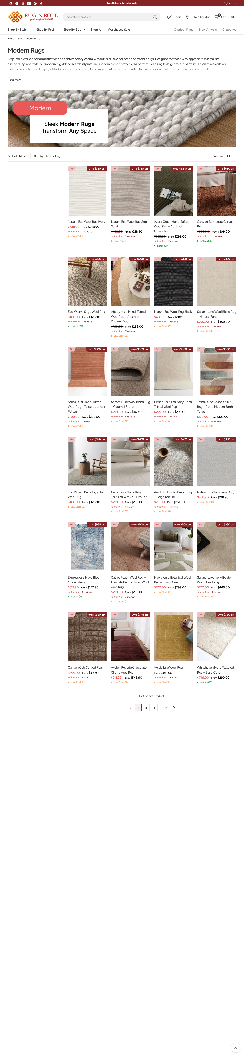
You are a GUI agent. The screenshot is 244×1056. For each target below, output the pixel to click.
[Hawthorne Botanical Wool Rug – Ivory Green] (173, 546)
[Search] (155, 17)
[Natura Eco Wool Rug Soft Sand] (130, 191)
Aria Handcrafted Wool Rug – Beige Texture (173, 494)
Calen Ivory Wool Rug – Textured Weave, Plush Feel (129, 494)
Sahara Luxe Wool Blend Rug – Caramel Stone (130, 404)
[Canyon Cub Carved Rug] (87, 637)
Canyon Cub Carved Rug (85, 667)
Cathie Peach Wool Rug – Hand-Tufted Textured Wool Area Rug (130, 582)
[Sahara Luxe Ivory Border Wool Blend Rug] (216, 546)
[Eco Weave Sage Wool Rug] (87, 281)
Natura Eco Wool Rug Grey (215, 492)
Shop (20, 39)
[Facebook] (11, 3)
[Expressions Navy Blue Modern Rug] (87, 546)
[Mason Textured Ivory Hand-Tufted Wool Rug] (173, 371)
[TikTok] (41, 3)
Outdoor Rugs (183, 29)
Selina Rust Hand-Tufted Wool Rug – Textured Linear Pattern (86, 406)
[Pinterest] (35, 3)
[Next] (174, 707)
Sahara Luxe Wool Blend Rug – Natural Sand (216, 314)
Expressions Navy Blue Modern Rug (83, 579)
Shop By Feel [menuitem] (45, 29)
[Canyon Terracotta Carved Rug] (216, 191)
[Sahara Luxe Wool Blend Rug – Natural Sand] (216, 281)
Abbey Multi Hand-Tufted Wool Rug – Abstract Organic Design (128, 316)
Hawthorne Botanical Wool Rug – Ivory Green (172, 579)
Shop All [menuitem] (96, 29)
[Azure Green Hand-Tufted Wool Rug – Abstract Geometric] (173, 191)
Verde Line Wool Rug (168, 667)
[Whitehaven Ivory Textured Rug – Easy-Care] (216, 637)
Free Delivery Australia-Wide (122, 3)
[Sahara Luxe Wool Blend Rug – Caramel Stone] (130, 371)
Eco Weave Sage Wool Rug (86, 312)
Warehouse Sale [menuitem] (119, 29)
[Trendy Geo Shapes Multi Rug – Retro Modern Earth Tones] (216, 371)
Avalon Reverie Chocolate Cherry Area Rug (129, 670)
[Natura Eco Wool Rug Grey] (216, 461)
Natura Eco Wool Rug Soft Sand (129, 224)
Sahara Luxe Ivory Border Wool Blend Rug (214, 579)
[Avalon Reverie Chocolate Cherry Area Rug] (130, 637)
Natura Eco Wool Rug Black (173, 312)
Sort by (38, 156)
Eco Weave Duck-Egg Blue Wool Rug (86, 494)
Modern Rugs (33, 39)
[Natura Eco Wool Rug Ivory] (87, 191)
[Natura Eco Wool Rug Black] (173, 281)
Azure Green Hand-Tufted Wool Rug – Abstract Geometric (171, 226)
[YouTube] (29, 3)
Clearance (229, 29)
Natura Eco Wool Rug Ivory (86, 221)
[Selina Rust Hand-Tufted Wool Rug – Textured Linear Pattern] (87, 371)
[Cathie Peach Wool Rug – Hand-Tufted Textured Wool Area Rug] (130, 546)
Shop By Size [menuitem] (72, 29)
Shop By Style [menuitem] (17, 29)
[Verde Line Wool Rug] (173, 637)
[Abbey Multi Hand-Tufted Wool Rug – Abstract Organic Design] (130, 281)
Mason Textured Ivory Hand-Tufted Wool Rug (173, 404)
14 (166, 707)
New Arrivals (208, 29)
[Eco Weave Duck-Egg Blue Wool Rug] (87, 461)
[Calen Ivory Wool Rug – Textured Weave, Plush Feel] (130, 461)
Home (11, 39)
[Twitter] (17, 3)
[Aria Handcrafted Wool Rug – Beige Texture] (173, 461)
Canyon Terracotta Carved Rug (215, 224)
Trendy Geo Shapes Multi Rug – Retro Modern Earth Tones (215, 406)
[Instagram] (23, 3)
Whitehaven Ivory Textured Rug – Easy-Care (215, 670)
